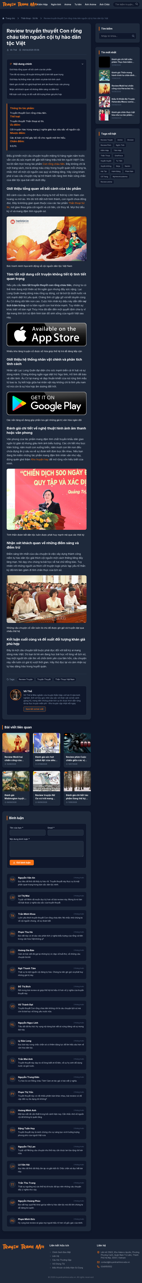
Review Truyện (26, 679)
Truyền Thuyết (44, 679)
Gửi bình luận (23, 862)
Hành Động (116, 171)
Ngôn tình (56, 4)
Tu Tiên (119, 161)
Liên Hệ (55, 1256)
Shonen (130, 140)
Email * (51, 828)
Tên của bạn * (16, 828)
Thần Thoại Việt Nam (64, 679)
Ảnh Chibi (105, 4)
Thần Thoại (105, 156)
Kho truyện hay (40, 459)
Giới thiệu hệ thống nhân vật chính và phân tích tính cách (35, 79)
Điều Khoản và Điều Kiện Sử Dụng (67, 1267)
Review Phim (106, 145)
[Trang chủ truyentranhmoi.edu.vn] (19, 4)
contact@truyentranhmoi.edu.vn (115, 1262)
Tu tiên (78, 4)
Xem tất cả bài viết (34, 709)
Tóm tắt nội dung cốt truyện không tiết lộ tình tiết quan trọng (36, 74)
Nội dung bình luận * (20, 839)
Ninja (118, 166)
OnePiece (119, 156)
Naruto (127, 166)
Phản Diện (129, 171)
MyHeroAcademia (120, 177)
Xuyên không (106, 166)
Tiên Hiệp (117, 150)
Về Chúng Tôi (58, 1264)
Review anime (106, 182)
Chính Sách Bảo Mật (61, 1252)
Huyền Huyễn (106, 161)
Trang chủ (10, 18)
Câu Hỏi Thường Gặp (61, 1260)
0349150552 (106, 1266)
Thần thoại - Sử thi (29, 18)
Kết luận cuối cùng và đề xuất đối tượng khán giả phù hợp (36, 94)
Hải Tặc (104, 171)
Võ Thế (13, 50)
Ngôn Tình (120, 145)
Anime (67, 4)
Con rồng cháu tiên (53, 163)
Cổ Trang (104, 177)
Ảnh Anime (90, 4)
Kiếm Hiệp (42, 4)
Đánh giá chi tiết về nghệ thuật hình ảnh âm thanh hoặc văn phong (39, 84)
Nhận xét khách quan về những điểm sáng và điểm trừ (34, 89)
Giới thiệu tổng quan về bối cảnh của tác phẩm (30, 69)
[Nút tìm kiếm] (136, 4)
